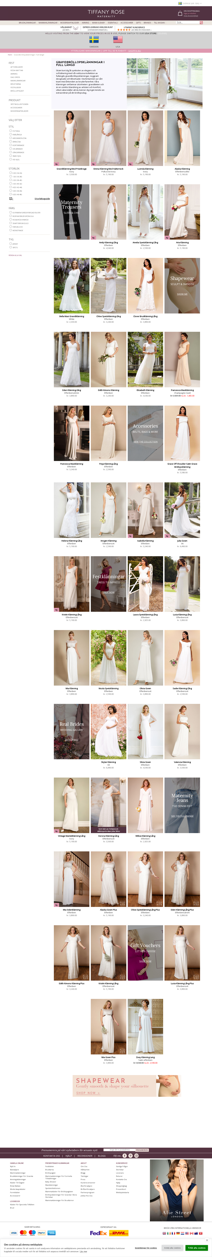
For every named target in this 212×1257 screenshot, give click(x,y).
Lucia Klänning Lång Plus (182, 983)
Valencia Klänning (182, 762)
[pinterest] (131, 1155)
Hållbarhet (85, 1169)
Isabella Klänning (145, 540)
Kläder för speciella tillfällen (22, 1204)
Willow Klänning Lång (145, 835)
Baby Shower (50, 1182)
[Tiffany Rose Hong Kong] (200, 1233)
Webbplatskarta (122, 1192)
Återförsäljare (86, 1186)
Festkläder (16, 87)
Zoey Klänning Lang (145, 1057)
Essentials (113, 23)
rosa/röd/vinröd (21, 220)
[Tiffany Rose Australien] (196, 1233)
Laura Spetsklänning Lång (145, 614)
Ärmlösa (17, 142)
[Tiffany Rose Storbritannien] (164, 1233)
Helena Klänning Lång (71, 540)
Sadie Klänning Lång (182, 688)
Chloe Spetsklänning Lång (108, 316)
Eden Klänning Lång (71, 390)
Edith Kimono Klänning (108, 390)
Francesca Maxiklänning (182, 390)
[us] (118, 43)
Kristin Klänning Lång (71, 614)
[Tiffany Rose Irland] (169, 1233)
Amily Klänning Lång (108, 242)
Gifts (138, 23)
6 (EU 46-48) (17, 194)
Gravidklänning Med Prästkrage (72, 168)
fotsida (16, 131)
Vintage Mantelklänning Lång (71, 835)
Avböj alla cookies (172, 1248)
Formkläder (15, 1192)
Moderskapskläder (69, 23)
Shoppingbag (121, 1186)
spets (15, 247)
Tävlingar (84, 1176)
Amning (85, 23)
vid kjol (16, 159)
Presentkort (121, 1189)
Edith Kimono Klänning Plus (71, 983)
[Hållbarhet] (75, 28)
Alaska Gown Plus (108, 909)
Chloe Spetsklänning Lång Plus (145, 909)
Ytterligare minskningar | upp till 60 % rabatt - (106, 50)
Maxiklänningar (18, 80)
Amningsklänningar (18, 1179)
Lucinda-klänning (145, 168)
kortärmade (18, 145)
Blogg (102, 1155)
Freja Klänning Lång (108, 463)
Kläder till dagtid (17, 1182)
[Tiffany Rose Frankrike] (173, 1233)
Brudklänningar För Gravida (21, 1176)
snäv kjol (17, 156)
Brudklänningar (27, 23)
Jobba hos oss (86, 1195)
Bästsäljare (14, 1169)
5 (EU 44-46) (17, 191)
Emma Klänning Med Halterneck (108, 168)
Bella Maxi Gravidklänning (71, 316)
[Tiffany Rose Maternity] (92, 19)
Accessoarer (127, 23)
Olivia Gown (145, 688)
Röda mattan (17, 70)
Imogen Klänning (108, 540)
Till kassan (159, 23)
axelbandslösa (19, 138)
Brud (12, 1208)
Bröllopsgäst (17, 91)
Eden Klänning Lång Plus (182, 909)
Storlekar (120, 1169)
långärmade (18, 152)
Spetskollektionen (19, 104)
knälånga (17, 134)
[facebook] (125, 1155)
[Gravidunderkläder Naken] (127, 1097)
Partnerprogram (87, 1192)
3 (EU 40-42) (17, 184)
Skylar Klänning (108, 762)
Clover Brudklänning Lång (145, 316)
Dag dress (15, 77)
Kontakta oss (51, 1155)
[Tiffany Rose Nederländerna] (182, 1233)
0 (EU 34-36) (17, 173)
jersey (15, 244)
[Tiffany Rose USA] (187, 1233)
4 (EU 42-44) (17, 187)
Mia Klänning (72, 688)
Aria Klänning (182, 242)
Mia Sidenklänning (71, 909)
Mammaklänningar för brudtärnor (59, 1200)
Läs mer (83, 1251)
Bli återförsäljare (88, 1189)
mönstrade (18, 230)
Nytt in (13, 1166)
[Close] (162, 33)
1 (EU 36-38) (17, 176)
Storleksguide (42, 198)
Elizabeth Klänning (145, 390)
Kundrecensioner (88, 1182)
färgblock (18, 227)
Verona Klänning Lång (108, 835)
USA (118, 46)
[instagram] (137, 1155)
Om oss (84, 1166)
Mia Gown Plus (108, 1057)
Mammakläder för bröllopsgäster (59, 1191)
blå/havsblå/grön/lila (23, 216)
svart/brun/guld (21, 223)
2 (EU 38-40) (17, 180)
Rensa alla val (15, 255)
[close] (207, 1240)
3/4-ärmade (18, 149)
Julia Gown (182, 540)
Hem (10, 55)
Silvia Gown (145, 762)
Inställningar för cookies (146, 1248)
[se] (94, 43)
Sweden (94, 46)
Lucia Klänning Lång (182, 614)
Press (83, 1179)
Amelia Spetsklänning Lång (145, 242)
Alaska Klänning (182, 168)
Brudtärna (16, 84)
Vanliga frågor (122, 1166)
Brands (147, 23)
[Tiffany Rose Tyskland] (178, 1233)
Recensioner (84, 1155)
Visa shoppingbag (191, 15)
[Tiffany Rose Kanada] (191, 1233)
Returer (119, 1176)
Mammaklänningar (48, 23)
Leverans (120, 1173)
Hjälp (68, 1155)
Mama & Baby (98, 23)
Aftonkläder (17, 67)
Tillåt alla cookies (196, 1248)
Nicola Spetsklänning (108, 688)
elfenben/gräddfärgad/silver (26, 212)
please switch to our (138, 33)
